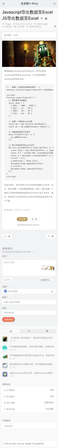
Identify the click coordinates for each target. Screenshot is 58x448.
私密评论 (45, 280)
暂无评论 (8, 27)
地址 (4, 308)
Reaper (8, 24)
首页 (9, 35)
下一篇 (51, 236)
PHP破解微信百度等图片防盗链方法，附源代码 (32, 355)
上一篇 (7, 236)
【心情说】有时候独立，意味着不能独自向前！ (32, 338)
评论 (5, 256)
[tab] (11, 331)
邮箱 (5, 297)
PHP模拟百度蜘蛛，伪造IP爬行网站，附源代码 (32, 346)
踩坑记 (38, 27)
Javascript (8, 426)
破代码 (32, 27)
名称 (5, 286)
